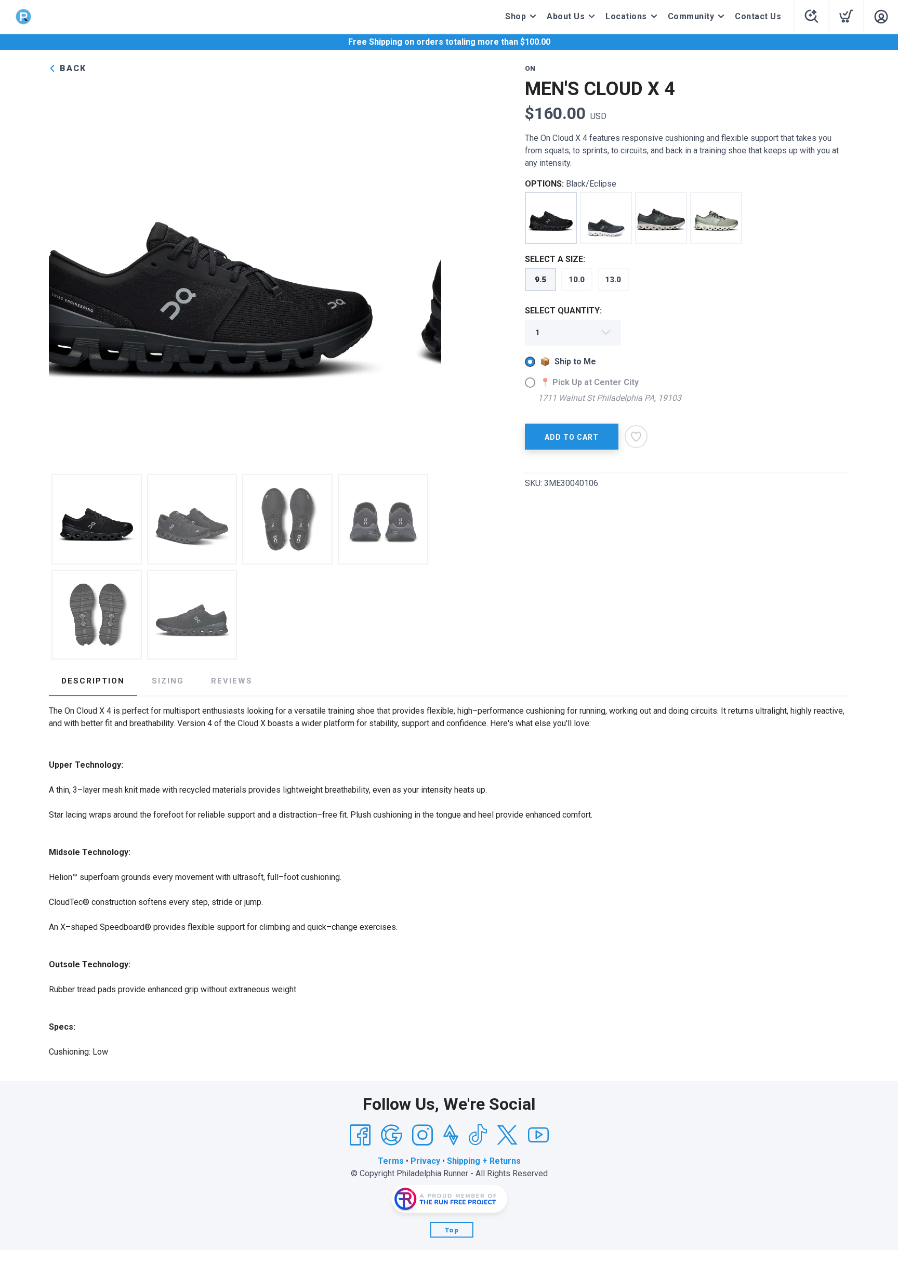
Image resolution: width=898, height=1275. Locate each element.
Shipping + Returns (484, 1161)
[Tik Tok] (478, 1135)
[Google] (391, 1135)
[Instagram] (422, 1135)
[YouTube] (538, 1135)
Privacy (425, 1161)
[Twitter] (507, 1135)
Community (691, 16)
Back (71, 68)
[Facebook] (360, 1135)
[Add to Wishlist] (636, 436)
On (530, 68)
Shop (515, 16)
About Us (566, 16)
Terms (391, 1161)
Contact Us (758, 16)
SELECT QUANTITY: (563, 311)
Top (452, 1230)
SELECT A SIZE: (555, 259)
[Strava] (451, 1135)
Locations (626, 16)
